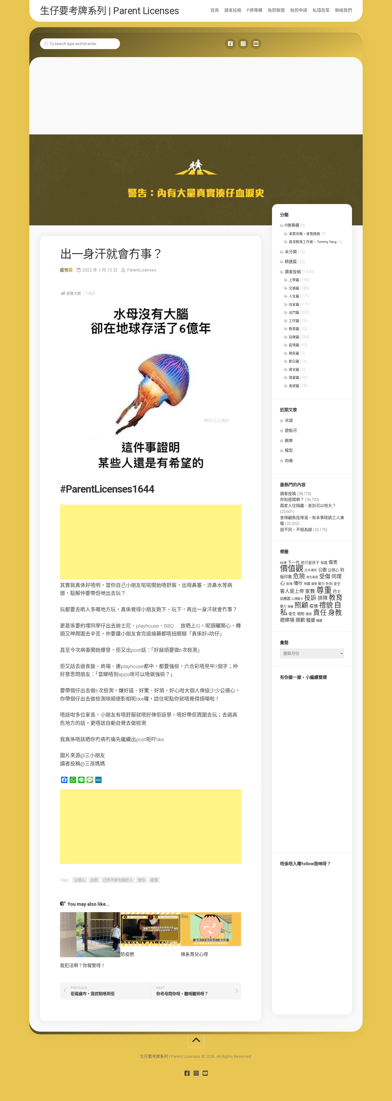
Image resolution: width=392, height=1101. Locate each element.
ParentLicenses (142, 270)
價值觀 (291, 568)
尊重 (324, 590)
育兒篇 (294, 370)
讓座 (309, 614)
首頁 (214, 10)
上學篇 (294, 280)
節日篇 (294, 361)
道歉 (300, 620)
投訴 (310, 597)
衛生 (292, 614)
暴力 (283, 606)
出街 (94, 880)
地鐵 (307, 584)
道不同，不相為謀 (296, 529)
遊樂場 (287, 620)
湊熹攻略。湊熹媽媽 (304, 234)
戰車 (289, 440)
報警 (314, 584)
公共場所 (310, 570)
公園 (322, 569)
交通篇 (294, 288)
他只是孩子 (310, 562)
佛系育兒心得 (194, 954)
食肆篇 (294, 386)
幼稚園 (285, 599)
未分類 (291, 251)
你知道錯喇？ (292, 499)
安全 (337, 584)
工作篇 (294, 321)
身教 (335, 613)
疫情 (154, 880)
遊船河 (291, 430)
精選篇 (291, 261)
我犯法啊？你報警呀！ (82, 965)
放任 (141, 880)
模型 (289, 450)
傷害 (333, 562)
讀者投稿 (232, 10)
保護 (324, 563)
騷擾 (310, 620)
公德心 (79, 880)
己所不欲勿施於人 (118, 880)
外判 (329, 584)
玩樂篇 (294, 337)
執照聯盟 (276, 10)
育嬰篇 (294, 378)
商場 (289, 584)
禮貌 (326, 605)
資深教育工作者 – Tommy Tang (313, 242)
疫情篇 (66, 270)
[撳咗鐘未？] (256, 43)
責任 (320, 613)
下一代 (294, 562)
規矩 (301, 614)
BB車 (283, 563)
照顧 (301, 605)
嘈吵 (298, 583)
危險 (299, 576)
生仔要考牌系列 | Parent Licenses (109, 11)
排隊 (323, 598)
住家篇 (294, 304)
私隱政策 (321, 10)
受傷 (324, 576)
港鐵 (290, 606)
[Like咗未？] (230, 43)
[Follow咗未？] (243, 43)
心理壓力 (297, 599)
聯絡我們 (343, 10)
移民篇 (294, 353)
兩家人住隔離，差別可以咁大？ (308, 505)
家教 (310, 591)
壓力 (321, 584)
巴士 (337, 591)
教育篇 (294, 329)
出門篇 (294, 312)
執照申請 (298, 10)
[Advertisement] (196, 94)
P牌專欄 (254, 10)
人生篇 (294, 296)
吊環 (289, 420)
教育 (336, 597)
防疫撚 (127, 954)
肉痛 (289, 460)
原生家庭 (312, 577)
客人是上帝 (292, 591)
